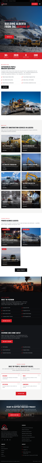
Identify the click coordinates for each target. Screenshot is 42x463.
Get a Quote (34, 3)
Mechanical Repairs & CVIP (26, 440)
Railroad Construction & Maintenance (28, 437)
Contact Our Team (14, 415)
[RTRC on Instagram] (7, 440)
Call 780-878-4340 (28, 415)
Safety (2, 454)
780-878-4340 (26, 447)
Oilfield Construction (25, 429)
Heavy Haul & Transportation (27, 435)
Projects (2, 450)
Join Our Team (21, 393)
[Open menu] (40, 4)
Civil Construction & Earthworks (27, 427)
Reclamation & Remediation (26, 431)
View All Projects (21, 270)
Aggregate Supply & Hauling (27, 433)
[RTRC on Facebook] (2, 440)
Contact (39, 461)
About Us (3, 446)
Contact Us (9, 36)
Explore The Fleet (6, 320)
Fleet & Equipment (4, 448)
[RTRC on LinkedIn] (5, 440)
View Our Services (21, 36)
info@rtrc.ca (25, 449)
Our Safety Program (7, 341)
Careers (2, 452)
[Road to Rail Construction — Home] (4, 4)
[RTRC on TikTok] (10, 440)
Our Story (5, 87)
